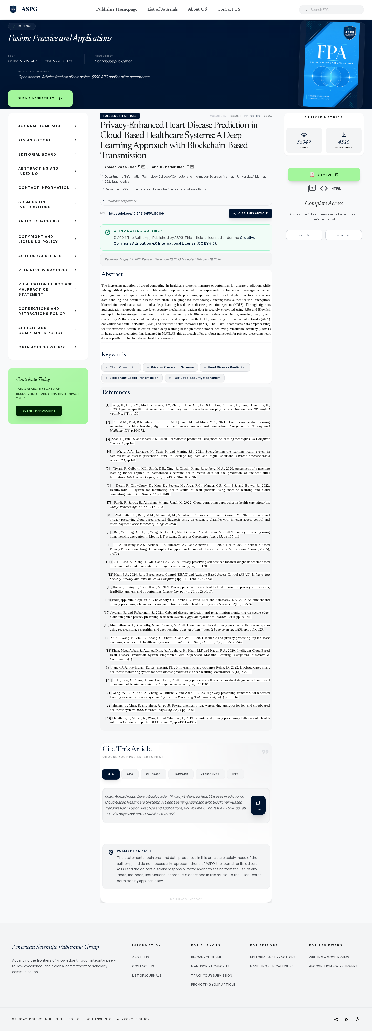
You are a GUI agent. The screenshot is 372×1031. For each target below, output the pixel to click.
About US (197, 9)
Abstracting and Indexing (48, 171)
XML (304, 235)
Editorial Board (48, 154)
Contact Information (48, 187)
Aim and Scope (48, 140)
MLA (111, 774)
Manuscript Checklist (211, 966)
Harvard (181, 774)
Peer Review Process (48, 270)
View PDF (328, 175)
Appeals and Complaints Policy (48, 330)
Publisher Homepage (116, 9)
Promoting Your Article (213, 984)
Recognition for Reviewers (333, 966)
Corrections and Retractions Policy (48, 311)
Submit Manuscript (40, 98)
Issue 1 (235, 116)
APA (130, 774)
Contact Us (143, 966)
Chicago (153, 774)
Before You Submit (207, 957)
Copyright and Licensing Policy (48, 239)
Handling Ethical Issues (272, 966)
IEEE (235, 774)
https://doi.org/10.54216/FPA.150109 (136, 214)
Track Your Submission (211, 975)
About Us (140, 957)
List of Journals (162, 9)
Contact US (229, 9)
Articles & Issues (48, 221)
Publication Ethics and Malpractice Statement (48, 289)
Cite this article (250, 214)
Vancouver (210, 774)
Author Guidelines (48, 255)
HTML (343, 235)
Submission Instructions (48, 204)
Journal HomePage (48, 125)
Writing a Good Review (329, 957)
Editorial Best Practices (272, 957)
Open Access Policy (48, 347)
